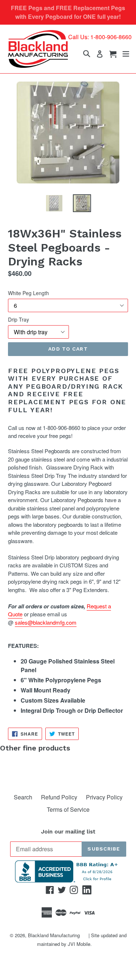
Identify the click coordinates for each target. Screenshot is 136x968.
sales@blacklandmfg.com (46, 622)
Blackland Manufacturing (54, 935)
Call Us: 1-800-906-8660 (100, 37)
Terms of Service (68, 809)
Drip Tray (18, 319)
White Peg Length (28, 293)
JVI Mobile (79, 943)
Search (23, 797)
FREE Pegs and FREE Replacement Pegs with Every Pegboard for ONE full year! (68, 12)
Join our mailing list (68, 831)
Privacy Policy (104, 797)
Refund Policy (59, 797)
